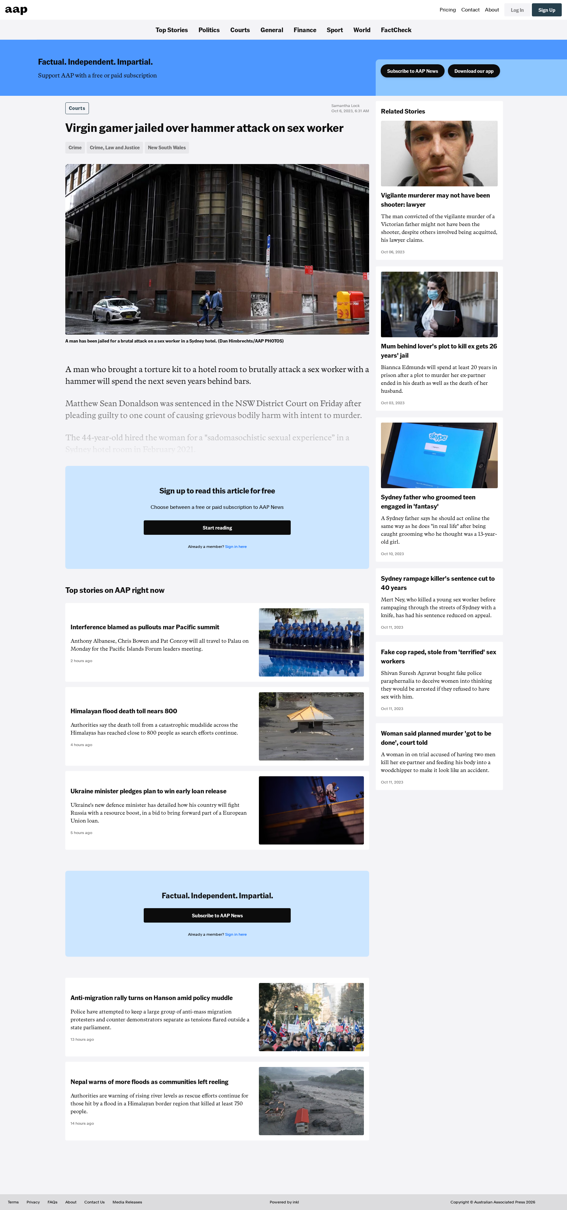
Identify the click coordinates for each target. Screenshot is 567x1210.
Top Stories (172, 29)
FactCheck (396, 29)
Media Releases (127, 1202)
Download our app (474, 71)
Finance (305, 29)
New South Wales (167, 147)
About (492, 10)
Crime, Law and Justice (115, 147)
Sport (335, 29)
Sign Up (546, 10)
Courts (240, 29)
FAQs (52, 1202)
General (272, 29)
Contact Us (94, 1202)
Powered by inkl (284, 1202)
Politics (209, 29)
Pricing (448, 10)
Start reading (217, 527)
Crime (75, 147)
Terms (13, 1202)
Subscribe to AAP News (412, 71)
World (361, 29)
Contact (470, 10)
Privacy (33, 1202)
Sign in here (236, 546)
